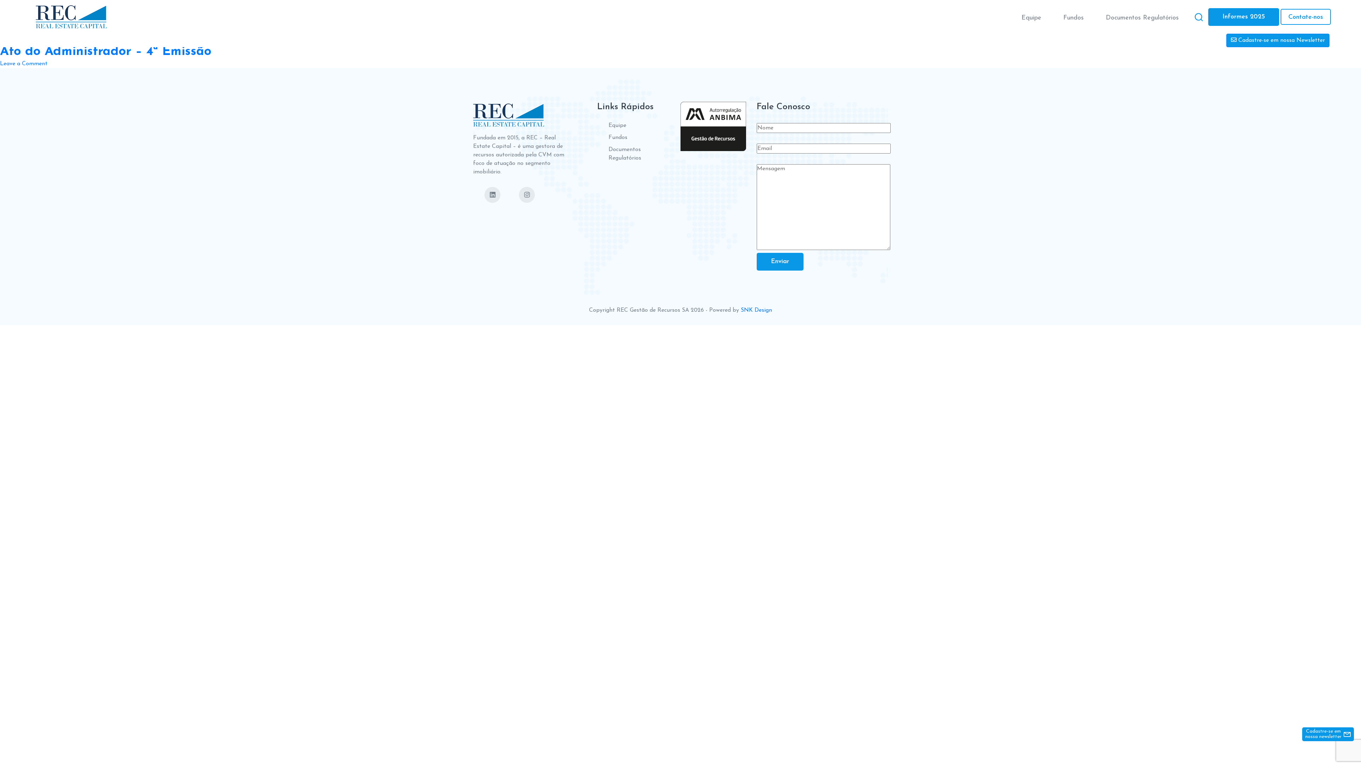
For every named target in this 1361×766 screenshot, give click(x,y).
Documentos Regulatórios (1142, 18)
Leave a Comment (23, 64)
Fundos (1073, 18)
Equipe (1031, 18)
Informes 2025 (1243, 17)
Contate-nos (1305, 17)
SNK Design (756, 310)
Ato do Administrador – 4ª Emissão (105, 51)
